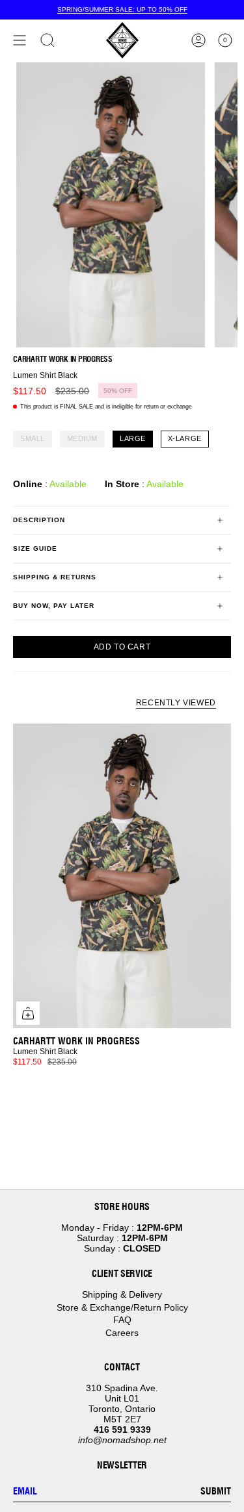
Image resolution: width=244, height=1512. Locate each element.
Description (39, 519)
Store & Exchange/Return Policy (122, 1307)
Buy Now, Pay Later (53, 605)
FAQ (122, 1320)
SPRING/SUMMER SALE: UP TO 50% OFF (122, 9)
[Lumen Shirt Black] (122, 876)
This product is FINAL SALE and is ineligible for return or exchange (106, 406)
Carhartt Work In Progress (63, 359)
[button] (47, 40)
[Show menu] (20, 40)
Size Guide (35, 548)
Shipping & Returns (54, 577)
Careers (122, 1333)
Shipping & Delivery (122, 1294)
